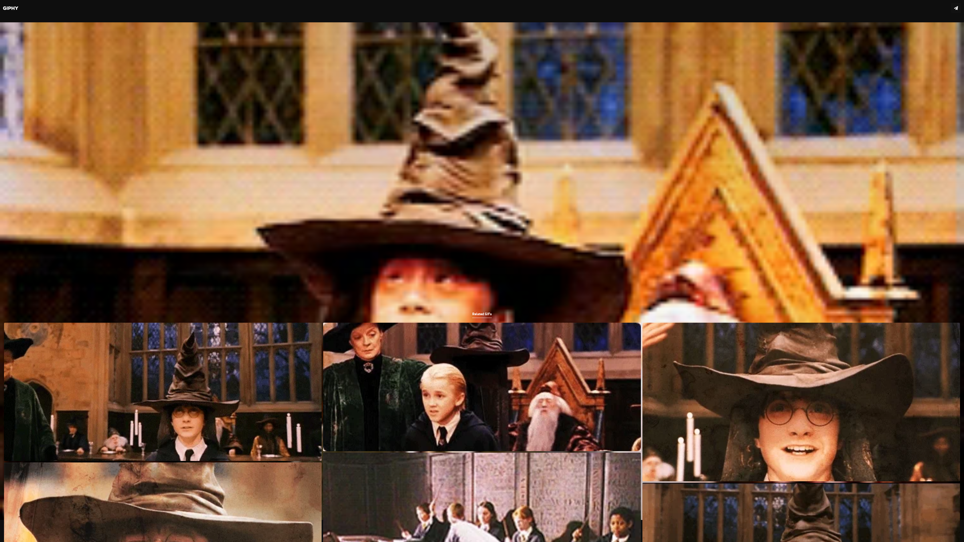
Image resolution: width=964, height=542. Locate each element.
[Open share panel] (956, 8)
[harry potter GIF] (482, 271)
